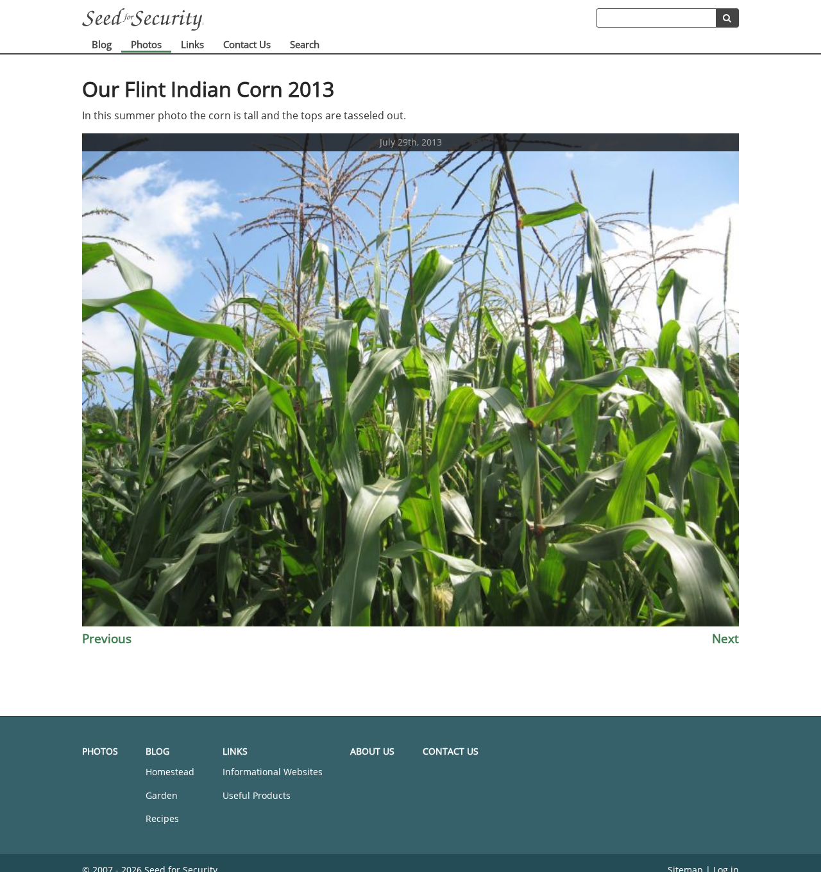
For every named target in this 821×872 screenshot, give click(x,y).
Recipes (162, 818)
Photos (146, 44)
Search (304, 44)
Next (725, 638)
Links (192, 44)
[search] (727, 18)
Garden (162, 795)
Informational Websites (273, 772)
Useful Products (257, 795)
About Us (372, 751)
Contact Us (247, 44)
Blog (102, 44)
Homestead (170, 772)
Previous (106, 638)
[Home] (339, 19)
